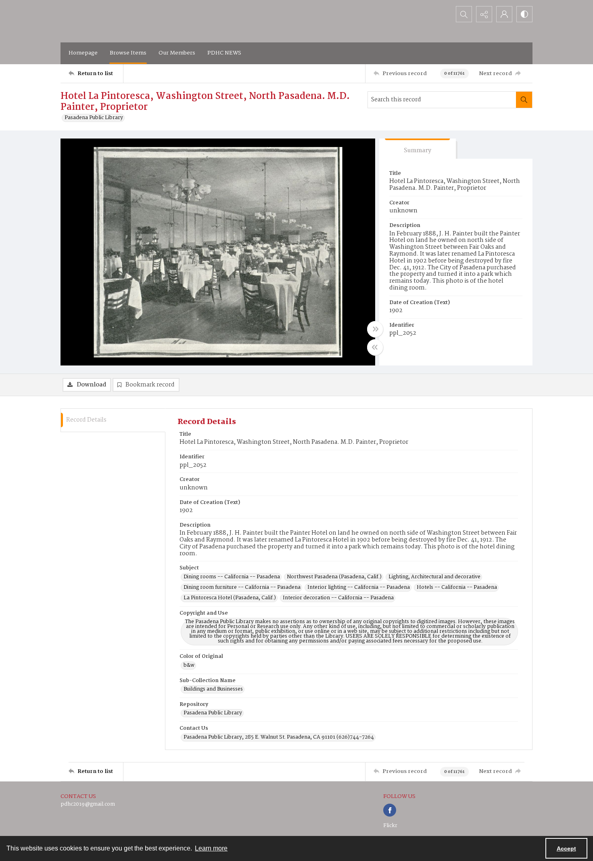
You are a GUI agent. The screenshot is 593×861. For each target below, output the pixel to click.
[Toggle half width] (375, 347)
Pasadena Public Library (94, 118)
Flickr (390, 825)
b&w (189, 666)
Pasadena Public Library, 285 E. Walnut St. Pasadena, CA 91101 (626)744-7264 (279, 737)
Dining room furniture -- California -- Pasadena (242, 588)
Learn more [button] (211, 848)
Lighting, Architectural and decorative (434, 577)
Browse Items (128, 52)
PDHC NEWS (224, 52)
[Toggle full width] (375, 329)
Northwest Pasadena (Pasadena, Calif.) (334, 577)
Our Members (177, 52)
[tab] (417, 149)
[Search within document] (524, 100)
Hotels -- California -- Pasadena (457, 588)
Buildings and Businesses (213, 689)
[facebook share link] (389, 810)
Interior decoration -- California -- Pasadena (338, 598)
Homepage (83, 52)
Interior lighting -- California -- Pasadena (358, 588)
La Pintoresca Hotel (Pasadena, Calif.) (230, 598)
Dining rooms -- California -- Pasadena (232, 577)
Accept (566, 848)
